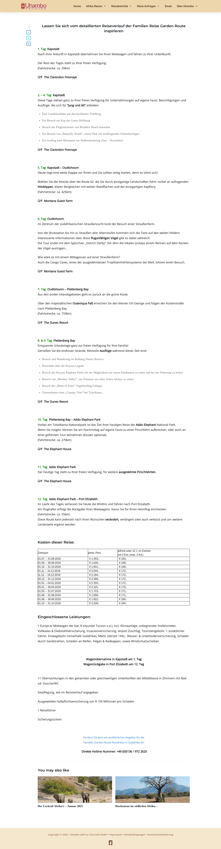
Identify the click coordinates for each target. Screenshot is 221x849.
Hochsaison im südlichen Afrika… (152, 793)
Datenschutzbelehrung (160, 834)
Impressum (116, 834)
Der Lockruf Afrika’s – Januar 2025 (75, 793)
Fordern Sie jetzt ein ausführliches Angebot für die (113, 737)
